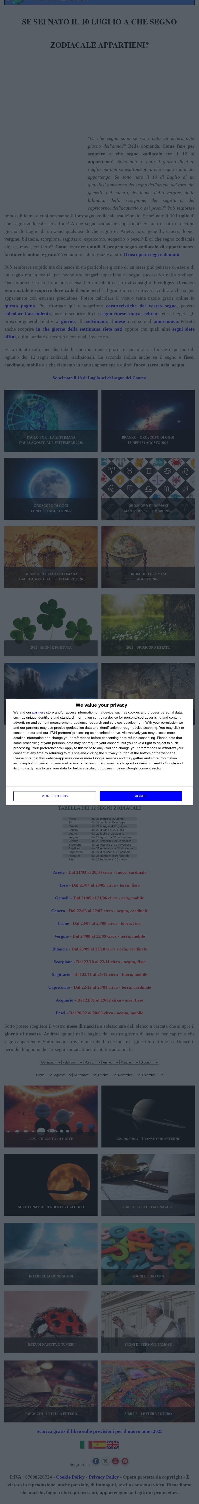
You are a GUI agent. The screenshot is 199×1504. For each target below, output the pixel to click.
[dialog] (99, 752)
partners (38, 712)
